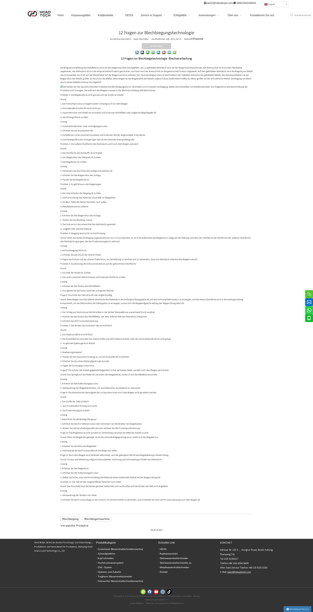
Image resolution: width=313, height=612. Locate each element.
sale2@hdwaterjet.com (219, 3)
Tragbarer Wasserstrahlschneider (115, 576)
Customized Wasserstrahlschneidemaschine (120, 549)
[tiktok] (169, 591)
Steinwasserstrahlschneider (174, 558)
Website (140, 603)
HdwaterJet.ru (177, 603)
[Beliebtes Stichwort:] (292, 15)
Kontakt (164, 572)
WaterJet (150, 603)
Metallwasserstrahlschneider (174, 567)
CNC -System (105, 567)
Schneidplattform (106, 553)
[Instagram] (162, 591)
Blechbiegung (70, 519)
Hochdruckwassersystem (111, 562)
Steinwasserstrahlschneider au (175, 562)
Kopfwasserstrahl (169, 553)
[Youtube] (156, 591)
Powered (198, 38)
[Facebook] (149, 591)
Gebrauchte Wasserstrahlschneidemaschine (120, 581)
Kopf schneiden (106, 558)
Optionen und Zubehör (109, 572)
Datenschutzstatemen (156, 599)
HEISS (163, 549)
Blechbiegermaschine (97, 519)
